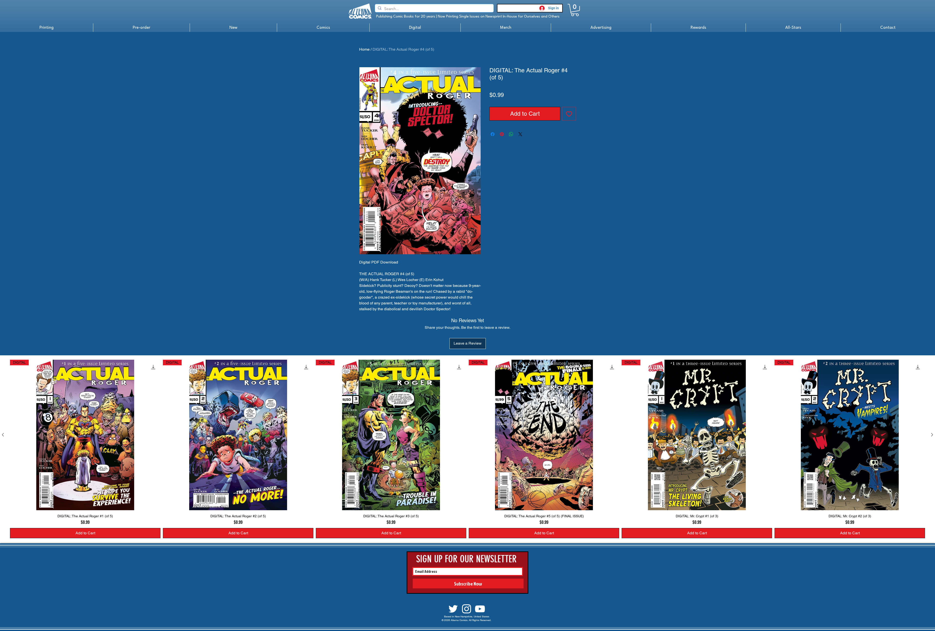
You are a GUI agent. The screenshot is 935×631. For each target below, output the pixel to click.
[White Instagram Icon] (466, 609)
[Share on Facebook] (493, 134)
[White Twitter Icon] (453, 609)
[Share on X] (520, 134)
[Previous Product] (3, 435)
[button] (575, 10)
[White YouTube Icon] (480, 609)
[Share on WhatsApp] (511, 134)
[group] (467, 448)
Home (364, 49)
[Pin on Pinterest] (502, 134)
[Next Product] (932, 435)
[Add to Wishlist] (569, 114)
